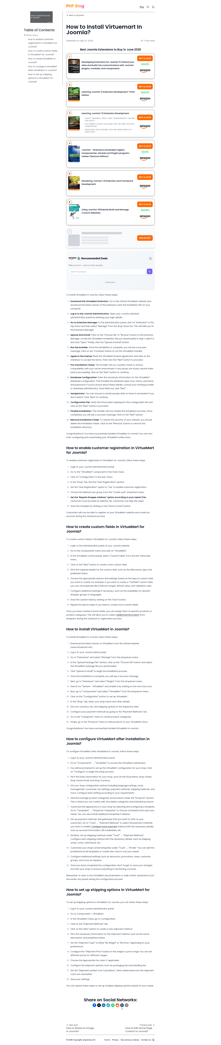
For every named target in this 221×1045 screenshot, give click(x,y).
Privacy (115, 1040)
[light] (153, 7)
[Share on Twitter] (99, 1005)
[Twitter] (153, 1040)
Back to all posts (76, 15)
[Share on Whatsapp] (113, 1005)
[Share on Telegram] (108, 1005)
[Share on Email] (126, 1005)
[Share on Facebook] (94, 1005)
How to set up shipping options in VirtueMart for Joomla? (40, 78)
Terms (107, 1040)
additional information (127, 614)
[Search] (147, 7)
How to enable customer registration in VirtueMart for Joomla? (42, 43)
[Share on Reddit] (117, 1005)
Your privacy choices (129, 1040)
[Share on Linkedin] (103, 1005)
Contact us (146, 1040)
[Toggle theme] (150, 258)
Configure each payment (104, 826)
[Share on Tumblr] (122, 1005)
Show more (32, 35)
